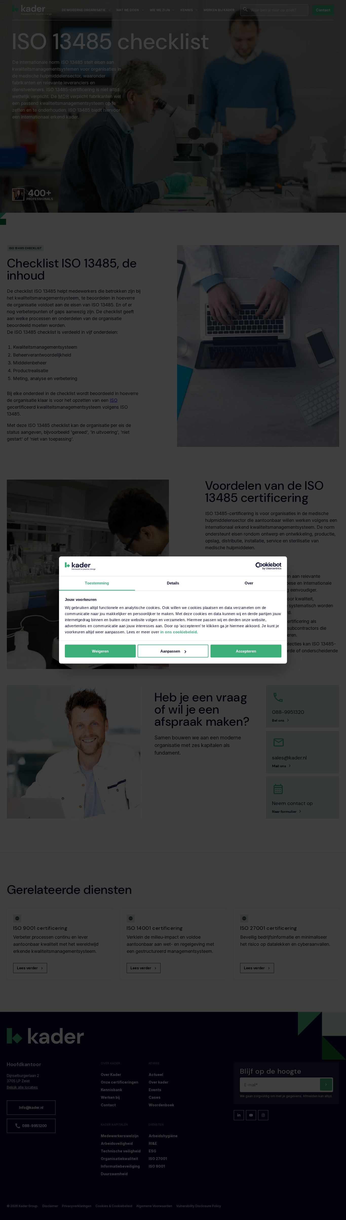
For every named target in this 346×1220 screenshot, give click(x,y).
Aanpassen (170, 651)
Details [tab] (173, 583)
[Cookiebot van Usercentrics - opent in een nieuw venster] (259, 566)
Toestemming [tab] (97, 583)
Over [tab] (249, 583)
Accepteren (246, 651)
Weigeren (100, 651)
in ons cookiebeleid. (179, 631)
